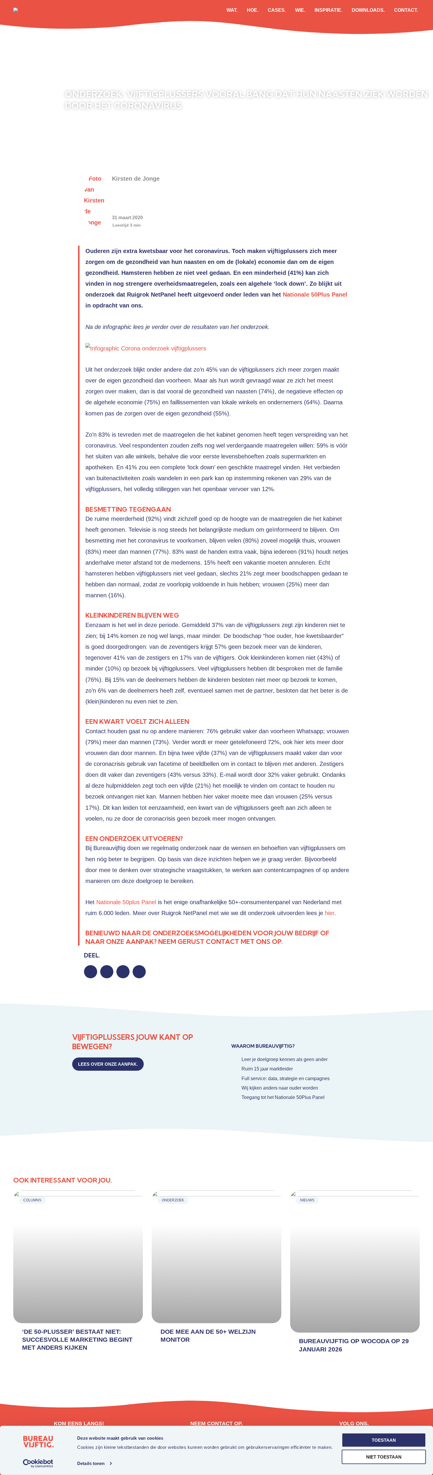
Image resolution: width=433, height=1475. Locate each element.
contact (222, 941)
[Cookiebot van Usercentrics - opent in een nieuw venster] (38, 1463)
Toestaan (384, 1440)
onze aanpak (130, 941)
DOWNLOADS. (368, 10)
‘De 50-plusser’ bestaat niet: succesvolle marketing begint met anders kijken (77, 1339)
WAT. (232, 10)
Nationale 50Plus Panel (315, 294)
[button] (90, 971)
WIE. (300, 10)
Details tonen (91, 1463)
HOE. (252, 10)
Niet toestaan (383, 1456)
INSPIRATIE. (328, 10)
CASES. (277, 10)
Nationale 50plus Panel (126, 902)
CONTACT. (406, 10)
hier (329, 913)
